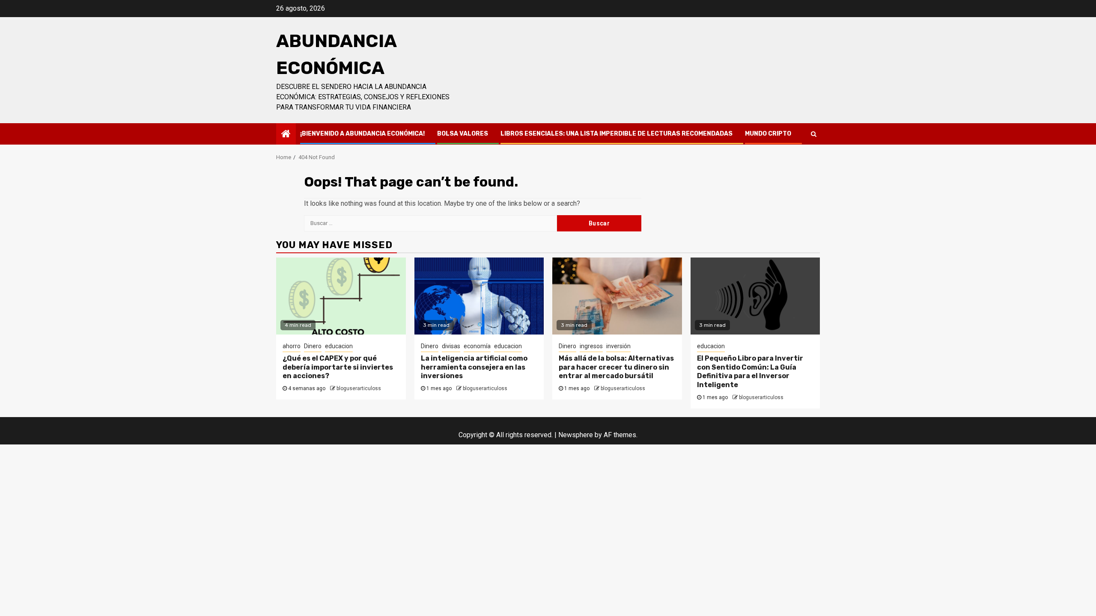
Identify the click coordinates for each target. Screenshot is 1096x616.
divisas (451, 346)
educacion (339, 346)
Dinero (313, 346)
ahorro (292, 346)
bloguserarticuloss (359, 388)
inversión (618, 346)
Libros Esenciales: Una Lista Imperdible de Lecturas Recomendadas (616, 133)
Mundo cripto (768, 133)
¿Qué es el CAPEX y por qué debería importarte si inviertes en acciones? (338, 367)
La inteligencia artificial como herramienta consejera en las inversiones (474, 367)
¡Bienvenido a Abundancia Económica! (362, 133)
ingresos (591, 346)
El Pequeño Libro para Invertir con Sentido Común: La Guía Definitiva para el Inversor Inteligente (750, 371)
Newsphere (575, 435)
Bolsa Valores (462, 133)
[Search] (813, 134)
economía (477, 346)
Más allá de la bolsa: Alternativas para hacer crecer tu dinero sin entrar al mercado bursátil (616, 367)
